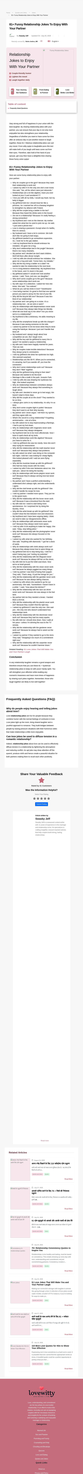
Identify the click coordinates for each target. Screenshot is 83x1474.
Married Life (41, 1430)
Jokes (34, 12)
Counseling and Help (41, 1442)
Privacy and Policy (41, 1473)
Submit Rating (41, 804)
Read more (45, 1141)
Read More (69, 1179)
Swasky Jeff (42, 818)
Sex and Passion (41, 1434)
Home (8, 12)
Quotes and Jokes (21, 12)
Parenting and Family (41, 1438)
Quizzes (41, 1451)
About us (41, 1469)
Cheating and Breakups (41, 1447)
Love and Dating (41, 1455)
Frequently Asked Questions (19, 108)
